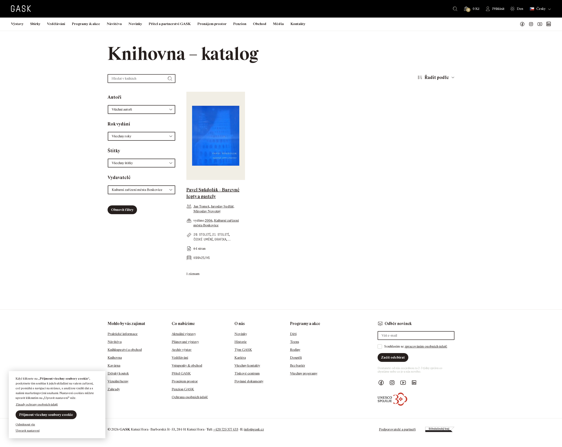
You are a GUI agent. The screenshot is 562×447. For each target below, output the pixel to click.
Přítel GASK (181, 373)
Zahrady (114, 389)
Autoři (114, 97)
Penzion (239, 24)
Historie (240, 342)
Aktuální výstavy (184, 334)
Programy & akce (86, 24)
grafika (220, 239)
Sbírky (35, 24)
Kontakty (297, 24)
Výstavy (17, 24)
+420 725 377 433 (225, 429)
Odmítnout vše (25, 424)
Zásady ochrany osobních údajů (37, 404)
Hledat (455, 8)
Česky (541, 9)
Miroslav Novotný (207, 211)
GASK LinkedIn (548, 24)
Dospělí (296, 357)
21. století (220, 234)
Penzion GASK (183, 389)
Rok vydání (119, 124)
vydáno (199, 220)
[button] (141, 109)
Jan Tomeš (201, 206)
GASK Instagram (531, 24)
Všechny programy (303, 373)
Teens (294, 342)
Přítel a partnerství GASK (170, 24)
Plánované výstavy (185, 342)
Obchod (259, 24)
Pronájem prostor (212, 24)
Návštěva (114, 24)
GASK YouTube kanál (539, 24)
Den (520, 9)
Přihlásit (498, 9)
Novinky (135, 24)
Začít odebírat (393, 357)
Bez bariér (297, 365)
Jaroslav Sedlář (222, 206)
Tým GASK (243, 350)
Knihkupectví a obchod (125, 350)
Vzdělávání (56, 24)
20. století (202, 234)
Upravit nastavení (28, 430)
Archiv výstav (182, 350)
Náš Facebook (522, 24)
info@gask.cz (254, 429)
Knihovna (115, 357)
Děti (293, 334)
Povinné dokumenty (248, 381)
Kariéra (240, 357)
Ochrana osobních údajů (190, 397)
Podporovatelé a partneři (397, 429)
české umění (203, 239)
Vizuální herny (118, 381)
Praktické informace (123, 334)
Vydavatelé (119, 177)
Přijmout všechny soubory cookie (46, 415)
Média (278, 24)
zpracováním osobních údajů (426, 346)
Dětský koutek (118, 373)
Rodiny (295, 350)
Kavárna (114, 365)
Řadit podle (437, 77)
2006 (209, 220)
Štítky (114, 150)
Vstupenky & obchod (187, 365)
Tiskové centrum (247, 373)
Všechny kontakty (247, 365)
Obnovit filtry (122, 210)
